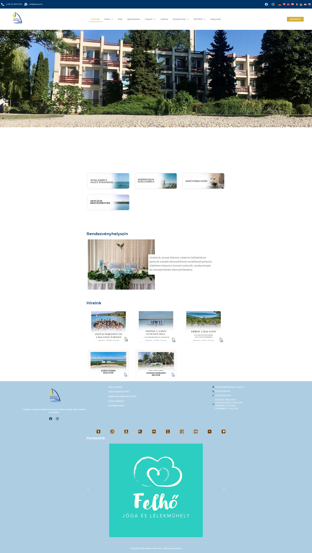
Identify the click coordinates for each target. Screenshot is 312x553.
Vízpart (148, 19)
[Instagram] (273, 4)
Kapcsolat (216, 19)
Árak (120, 19)
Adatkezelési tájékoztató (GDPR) (122, 396)
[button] (2, 96)
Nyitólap (95, 19)
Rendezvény (179, 19)
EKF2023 (198, 19)
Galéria (164, 19)
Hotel (107, 19)
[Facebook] (266, 4)
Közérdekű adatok (116, 405)
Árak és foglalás (115, 387)
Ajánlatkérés (133, 19)
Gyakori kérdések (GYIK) (118, 391)
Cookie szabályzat (116, 401)
